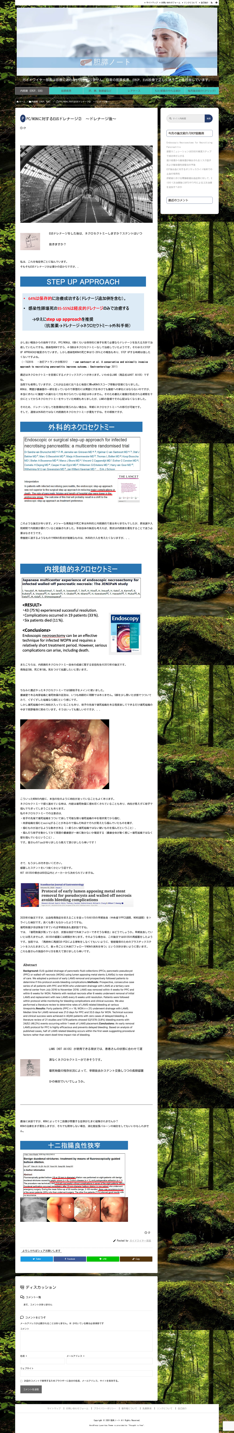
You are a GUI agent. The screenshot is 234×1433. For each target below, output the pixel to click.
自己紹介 (204, 2)
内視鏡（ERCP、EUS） (42, 102)
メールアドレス (75, 1356)
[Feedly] (216, 2)
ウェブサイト (27, 1368)
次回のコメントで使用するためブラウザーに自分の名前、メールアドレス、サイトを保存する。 (72, 1381)
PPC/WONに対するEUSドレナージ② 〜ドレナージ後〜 (84, 102)
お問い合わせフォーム (170, 2)
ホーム (22, 102)
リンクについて (190, 2)
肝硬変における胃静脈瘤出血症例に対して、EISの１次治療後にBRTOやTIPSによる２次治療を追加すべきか (189, 182)
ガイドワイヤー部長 (140, 1240)
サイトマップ (152, 2)
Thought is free (136, 1425)
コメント (24, 1329)
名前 (23, 1356)
